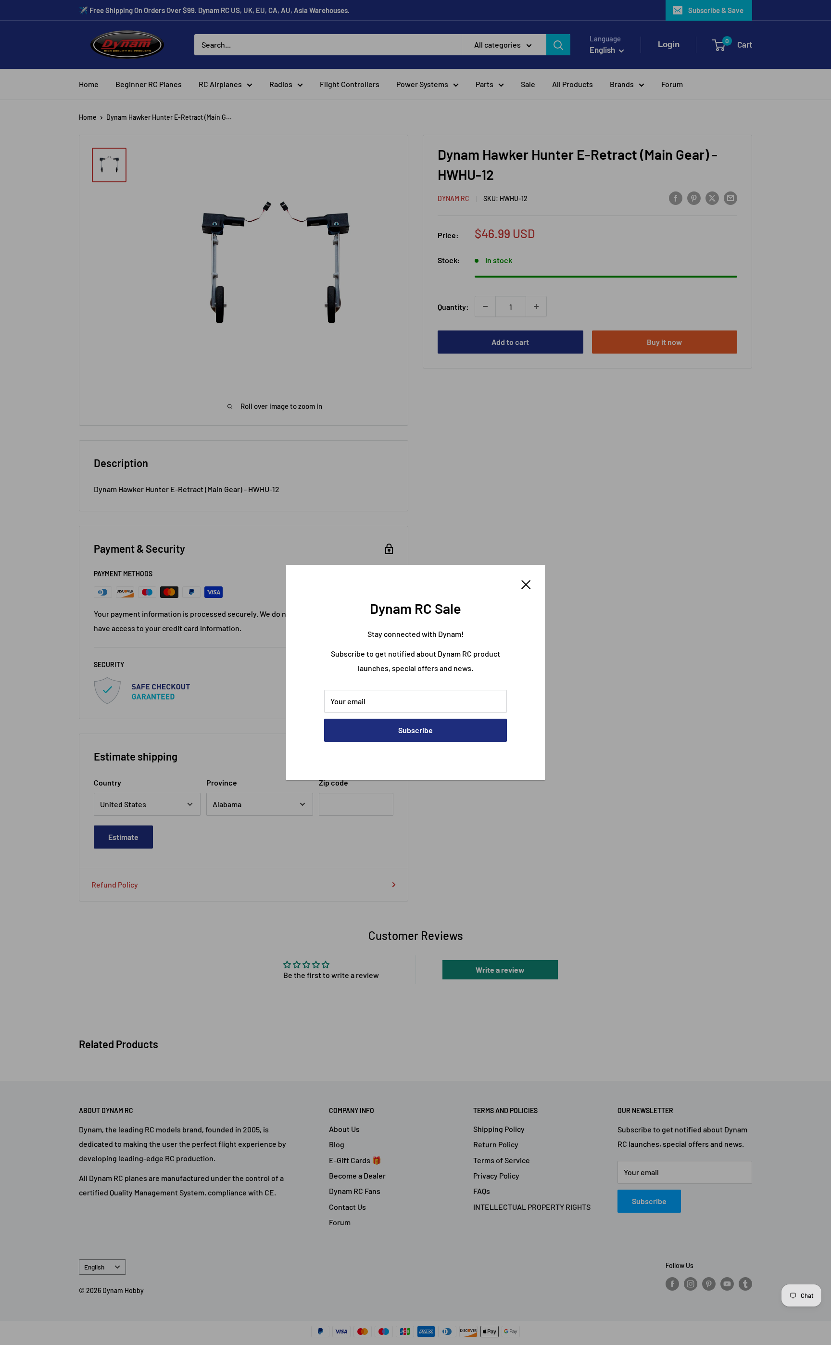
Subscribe (415, 730)
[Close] (526, 583)
